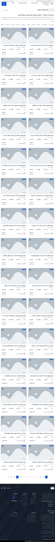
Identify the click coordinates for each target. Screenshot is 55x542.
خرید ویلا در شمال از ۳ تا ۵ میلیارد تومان (47, 517)
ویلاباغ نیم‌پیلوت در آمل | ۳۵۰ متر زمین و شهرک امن (14, 165)
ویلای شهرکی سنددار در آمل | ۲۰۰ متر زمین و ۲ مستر (41, 165)
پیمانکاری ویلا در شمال (23, 3)
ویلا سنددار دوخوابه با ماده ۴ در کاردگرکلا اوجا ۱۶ (42, 404)
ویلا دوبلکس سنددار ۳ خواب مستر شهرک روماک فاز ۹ (14, 404)
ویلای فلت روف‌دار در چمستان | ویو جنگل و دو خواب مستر (15, 376)
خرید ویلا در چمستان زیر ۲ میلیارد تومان (47, 536)
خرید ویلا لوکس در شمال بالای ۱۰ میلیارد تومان (47, 521)
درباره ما (6, 539)
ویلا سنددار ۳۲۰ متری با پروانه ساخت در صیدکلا (42, 346)
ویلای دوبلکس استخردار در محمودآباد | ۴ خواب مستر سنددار (42, 315)
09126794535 (50, 506)
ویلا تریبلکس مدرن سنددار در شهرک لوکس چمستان (14, 346)
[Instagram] (2, 488)
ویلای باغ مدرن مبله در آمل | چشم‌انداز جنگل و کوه (14, 225)
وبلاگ (13, 3)
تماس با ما (2, 539)
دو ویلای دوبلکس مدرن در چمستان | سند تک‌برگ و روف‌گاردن (41, 195)
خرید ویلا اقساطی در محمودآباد (31, 518)
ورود (5, 1)
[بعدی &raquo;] (8, 477)
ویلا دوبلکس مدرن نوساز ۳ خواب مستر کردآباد (42, 462)
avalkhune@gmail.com (40, 1)
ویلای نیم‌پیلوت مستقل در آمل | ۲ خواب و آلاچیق (14, 105)
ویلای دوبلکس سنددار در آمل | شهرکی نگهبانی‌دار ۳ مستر (41, 255)
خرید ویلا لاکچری (33, 501)
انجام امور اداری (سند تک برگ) (24, 504)
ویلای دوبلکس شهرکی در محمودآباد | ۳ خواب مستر (14, 315)
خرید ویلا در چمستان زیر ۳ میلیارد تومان (47, 522)
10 (20, 477)
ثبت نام (3, 1)
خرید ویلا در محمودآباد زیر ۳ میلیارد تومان (48, 529)
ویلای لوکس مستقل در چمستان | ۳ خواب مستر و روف (14, 135)
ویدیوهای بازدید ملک (14, 516)
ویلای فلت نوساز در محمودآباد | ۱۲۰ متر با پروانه (15, 285)
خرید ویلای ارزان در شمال (50, 525)
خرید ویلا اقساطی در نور (32, 517)
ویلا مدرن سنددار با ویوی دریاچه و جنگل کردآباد (15, 433)
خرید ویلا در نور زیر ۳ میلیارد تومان (48, 526)
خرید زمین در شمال (34, 3)
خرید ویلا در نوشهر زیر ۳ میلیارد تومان (48, 530)
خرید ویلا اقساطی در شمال (32, 514)
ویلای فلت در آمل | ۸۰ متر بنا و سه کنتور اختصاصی (42, 45)
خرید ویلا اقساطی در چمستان (31, 516)
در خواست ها (46, 4)
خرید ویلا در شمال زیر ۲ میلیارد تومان (48, 514)
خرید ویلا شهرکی (33, 503)
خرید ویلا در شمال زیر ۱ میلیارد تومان (48, 524)
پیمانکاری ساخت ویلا (24, 496)
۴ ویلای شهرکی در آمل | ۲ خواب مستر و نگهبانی (42, 105)
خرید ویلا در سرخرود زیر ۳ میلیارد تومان (48, 532)
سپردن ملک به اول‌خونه (14, 514)
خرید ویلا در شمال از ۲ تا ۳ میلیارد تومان (47, 516)
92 (11, 477)
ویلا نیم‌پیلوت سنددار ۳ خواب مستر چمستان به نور (41, 376)
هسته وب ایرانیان (45, 539)
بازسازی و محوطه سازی (24, 501)
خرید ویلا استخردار (33, 499)
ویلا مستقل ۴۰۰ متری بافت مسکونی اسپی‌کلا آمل (15, 462)
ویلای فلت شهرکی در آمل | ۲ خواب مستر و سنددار (42, 75)
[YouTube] (5, 488)
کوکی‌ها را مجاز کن (28, 541)
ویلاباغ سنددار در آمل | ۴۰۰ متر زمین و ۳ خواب (42, 285)
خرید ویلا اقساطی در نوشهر (32, 520)
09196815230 (49, 1)
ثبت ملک (4, 4)
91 (14, 477)
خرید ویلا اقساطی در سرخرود (31, 521)
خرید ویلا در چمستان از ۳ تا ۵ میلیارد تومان (48, 534)
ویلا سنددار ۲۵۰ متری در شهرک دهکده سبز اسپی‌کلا (41, 433)
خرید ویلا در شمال (46, 3)
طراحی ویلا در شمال (25, 499)
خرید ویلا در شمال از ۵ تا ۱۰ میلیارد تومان (47, 518)
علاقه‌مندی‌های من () (10, 1)
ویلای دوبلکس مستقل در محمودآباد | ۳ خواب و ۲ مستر (14, 45)
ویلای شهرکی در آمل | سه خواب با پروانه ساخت (15, 75)
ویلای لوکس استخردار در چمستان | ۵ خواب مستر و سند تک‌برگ (14, 195)
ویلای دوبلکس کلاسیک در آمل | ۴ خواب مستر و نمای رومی (41, 135)
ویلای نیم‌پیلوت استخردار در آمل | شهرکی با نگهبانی (14, 255)
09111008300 (50, 504)
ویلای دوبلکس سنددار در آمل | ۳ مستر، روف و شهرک (42, 225)
